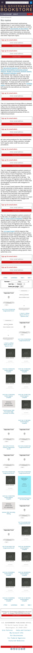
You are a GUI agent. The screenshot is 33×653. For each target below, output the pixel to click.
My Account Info (16, 633)
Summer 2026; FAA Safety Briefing (8, 513)
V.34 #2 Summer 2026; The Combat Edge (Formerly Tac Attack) (8, 412)
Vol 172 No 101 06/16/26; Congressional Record (24, 472)
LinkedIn (24, 649)
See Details (16, 615)
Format (7, 281)
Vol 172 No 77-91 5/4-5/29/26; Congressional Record (8, 447)
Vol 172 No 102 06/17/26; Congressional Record (24, 446)
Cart (29, 14)
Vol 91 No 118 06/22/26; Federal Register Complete (9, 370)
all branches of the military (19, 29)
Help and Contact (23, 630)
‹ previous (14, 278)
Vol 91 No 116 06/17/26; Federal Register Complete (24, 396)
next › (22, 278)
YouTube (19, 649)
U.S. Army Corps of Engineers (13, 218)
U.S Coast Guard (9, 231)
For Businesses (16, 635)
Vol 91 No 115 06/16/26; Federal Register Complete (9, 396)
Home (2, 17)
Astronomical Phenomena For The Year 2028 (24, 498)
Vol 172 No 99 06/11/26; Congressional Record (9, 547)
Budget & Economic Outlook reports (19, 71)
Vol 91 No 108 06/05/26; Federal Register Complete (24, 574)
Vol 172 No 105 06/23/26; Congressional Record (8, 310)
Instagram (17, 649)
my (6, 14)
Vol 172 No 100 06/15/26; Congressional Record (8, 472)
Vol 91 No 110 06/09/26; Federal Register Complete (9, 599)
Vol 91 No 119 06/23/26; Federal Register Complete (24, 370)
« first (5, 278)
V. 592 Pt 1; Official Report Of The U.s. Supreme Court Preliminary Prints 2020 (24, 315)
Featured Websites (17, 641)
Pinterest (22, 649)
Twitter (14, 649)
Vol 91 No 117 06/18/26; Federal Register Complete (24, 422)
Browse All (8, 17)
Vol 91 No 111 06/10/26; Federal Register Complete (24, 599)
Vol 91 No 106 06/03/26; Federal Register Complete (24, 548)
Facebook (12, 649)
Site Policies (7, 630)
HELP (15, 14)
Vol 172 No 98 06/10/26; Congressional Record (24, 522)
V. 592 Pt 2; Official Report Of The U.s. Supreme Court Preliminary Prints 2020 (8, 344)
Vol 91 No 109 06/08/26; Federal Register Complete (9, 574)
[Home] (16, 10)
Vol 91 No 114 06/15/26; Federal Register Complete (9, 497)
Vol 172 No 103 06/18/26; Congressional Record (24, 339)
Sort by (11, 284)
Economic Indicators (10, 73)
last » (29, 278)
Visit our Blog (16, 647)
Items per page (13, 286)
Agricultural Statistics (10, 68)
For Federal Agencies (16, 638)
